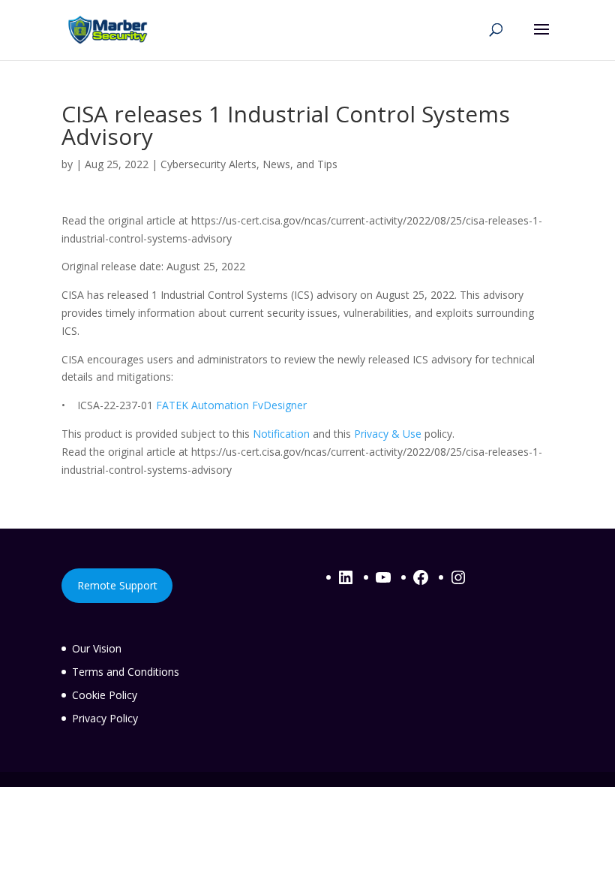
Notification (281, 433)
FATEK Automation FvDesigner (231, 405)
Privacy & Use (388, 433)
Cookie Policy (104, 695)
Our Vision (97, 648)
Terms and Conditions (125, 671)
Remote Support (117, 585)
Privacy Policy (105, 718)
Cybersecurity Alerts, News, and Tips (249, 164)
